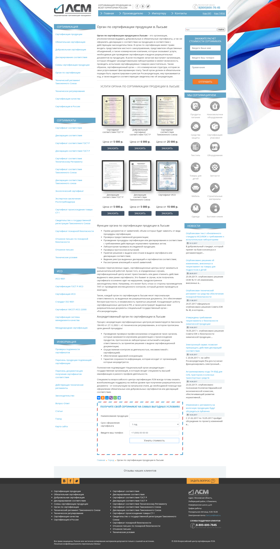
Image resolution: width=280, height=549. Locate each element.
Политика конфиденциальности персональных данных (77, 544)
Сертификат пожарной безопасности (74, 231)
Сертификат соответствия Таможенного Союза (137, 507)
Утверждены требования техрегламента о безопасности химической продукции (202, 320)
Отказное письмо (64, 249)
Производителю (133, 13)
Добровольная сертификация (70, 49)
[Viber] (111, 397)
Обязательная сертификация (70, 42)
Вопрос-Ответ (62, 403)
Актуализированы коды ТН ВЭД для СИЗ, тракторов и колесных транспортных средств (204, 374)
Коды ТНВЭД (219, 13)
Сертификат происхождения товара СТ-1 (134, 513)
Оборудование (215, 155)
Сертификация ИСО (65, 294)
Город (58, 418)
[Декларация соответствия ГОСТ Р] (113, 175)
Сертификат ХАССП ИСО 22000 (70, 309)
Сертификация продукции (68, 34)
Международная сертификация (71, 327)
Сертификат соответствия (68, 127)
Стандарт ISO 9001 (64, 301)
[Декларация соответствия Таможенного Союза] (140, 175)
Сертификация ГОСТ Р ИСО (69, 286)
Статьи (59, 411)
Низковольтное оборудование (215, 116)
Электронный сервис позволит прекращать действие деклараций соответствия (204, 347)
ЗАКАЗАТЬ (112, 148)
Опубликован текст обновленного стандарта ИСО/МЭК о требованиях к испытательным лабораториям (205, 236)
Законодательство (64, 395)
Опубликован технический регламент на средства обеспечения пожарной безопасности (205, 293)
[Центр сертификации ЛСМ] (72, 10)
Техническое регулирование (70, 91)
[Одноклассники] (103, 397)
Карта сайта (61, 426)
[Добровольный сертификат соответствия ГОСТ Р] (140, 110)
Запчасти (215, 175)
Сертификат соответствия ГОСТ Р (72, 143)
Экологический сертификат (69, 191)
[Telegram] (119, 397)
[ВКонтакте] (98, 397)
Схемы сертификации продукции (72, 64)
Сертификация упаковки (214, 136)
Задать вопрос (200, 481)
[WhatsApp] (115, 397)
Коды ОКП (207, 13)
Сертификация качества (67, 98)
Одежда (196, 216)
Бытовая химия (215, 216)
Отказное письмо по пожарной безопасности (136, 525)
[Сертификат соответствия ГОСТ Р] (113, 110)
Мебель (196, 196)
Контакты (181, 13)
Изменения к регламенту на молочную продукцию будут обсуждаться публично (200, 407)
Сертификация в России (67, 106)
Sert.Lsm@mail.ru (213, 515)
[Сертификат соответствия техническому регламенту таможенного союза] (167, 110)
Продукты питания (195, 116)
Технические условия (66, 257)
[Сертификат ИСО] (167, 175)
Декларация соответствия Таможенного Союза (137, 510)
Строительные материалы (214, 197)
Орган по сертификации (67, 72)
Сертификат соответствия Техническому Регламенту (140, 503)
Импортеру (159, 13)
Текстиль (195, 155)
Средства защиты (195, 136)
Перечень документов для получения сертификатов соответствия (69, 373)
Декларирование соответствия (71, 57)
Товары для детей (195, 177)
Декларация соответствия (68, 135)
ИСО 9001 (60, 278)
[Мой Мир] (107, 397)
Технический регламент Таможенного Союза (77, 510)
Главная (109, 13)
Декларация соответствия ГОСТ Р (72, 151)
